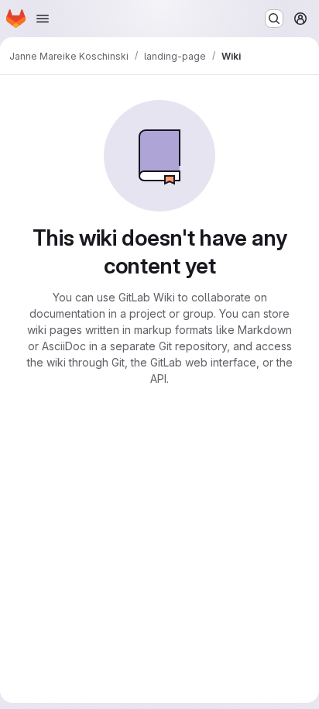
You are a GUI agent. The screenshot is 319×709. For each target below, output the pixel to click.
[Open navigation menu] (42, 18)
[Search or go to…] (274, 18)
